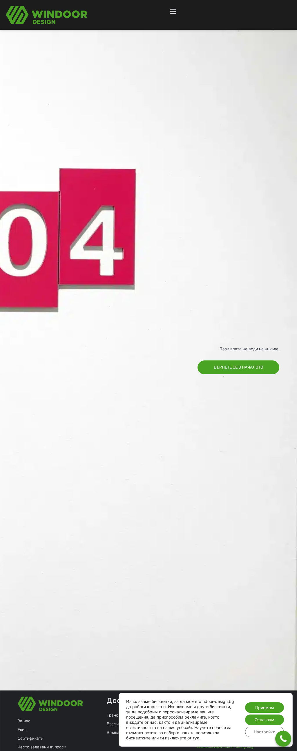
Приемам (264, 707)
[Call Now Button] (283, 739)
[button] (173, 11)
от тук (193, 737)
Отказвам (264, 719)
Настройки (264, 731)
